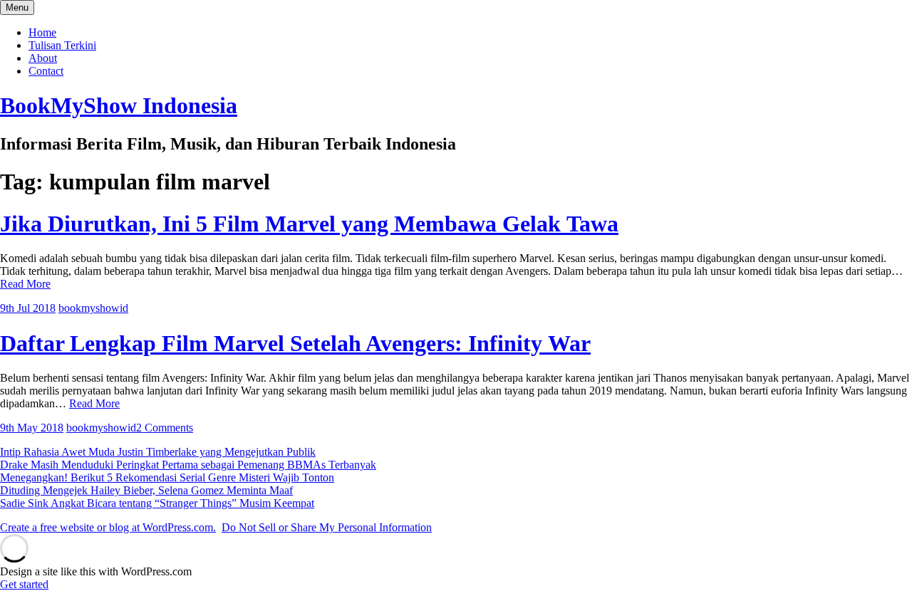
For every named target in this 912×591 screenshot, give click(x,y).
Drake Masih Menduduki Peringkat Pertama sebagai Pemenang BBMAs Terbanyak (188, 465)
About (42, 58)
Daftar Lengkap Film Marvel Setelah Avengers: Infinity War (295, 343)
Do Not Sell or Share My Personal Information (327, 527)
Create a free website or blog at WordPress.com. (108, 527)
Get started (24, 584)
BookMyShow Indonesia (118, 105)
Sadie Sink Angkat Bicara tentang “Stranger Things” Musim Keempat (157, 503)
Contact (45, 71)
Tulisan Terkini (62, 45)
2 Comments (164, 428)
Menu (17, 7)
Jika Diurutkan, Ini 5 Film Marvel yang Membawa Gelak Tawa (309, 223)
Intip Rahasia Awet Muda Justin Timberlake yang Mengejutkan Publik (158, 452)
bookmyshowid (93, 308)
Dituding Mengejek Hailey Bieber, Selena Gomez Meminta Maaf (146, 490)
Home (42, 32)
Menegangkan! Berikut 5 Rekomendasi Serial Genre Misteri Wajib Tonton (167, 477)
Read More (25, 284)
